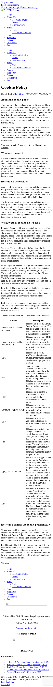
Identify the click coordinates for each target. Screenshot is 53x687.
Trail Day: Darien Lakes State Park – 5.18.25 (27, 667)
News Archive (18, 579)
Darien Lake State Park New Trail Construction (28, 669)
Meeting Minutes (20, 574)
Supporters (11, 591)
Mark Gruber (20, 94)
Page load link (7, 682)
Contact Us (12, 596)
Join (8, 599)
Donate (10, 594)
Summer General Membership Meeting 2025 (27, 664)
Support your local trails (26, 628)
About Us (11, 571)
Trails (9, 581)
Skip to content (8, 2)
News (15, 576)
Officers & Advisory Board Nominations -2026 (28, 662)
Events (10, 589)
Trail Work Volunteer (21, 586)
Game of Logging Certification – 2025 (24, 672)
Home (9, 569)
